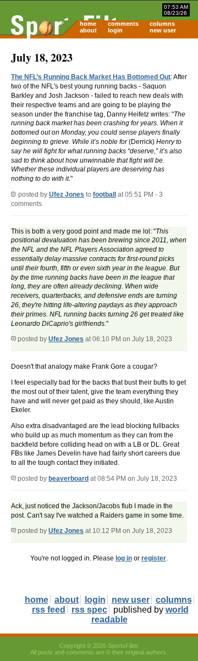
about (88, 30)
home (88, 23)
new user (163, 30)
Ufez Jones (66, 194)
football (104, 194)
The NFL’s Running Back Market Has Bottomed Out (90, 77)
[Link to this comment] (13, 339)
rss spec (89, 609)
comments (123, 23)
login (115, 30)
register (153, 558)
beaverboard (68, 478)
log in (124, 558)
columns (162, 23)
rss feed (48, 609)
